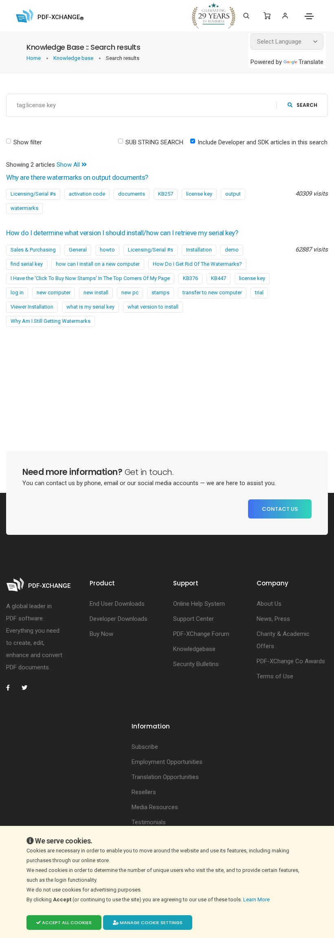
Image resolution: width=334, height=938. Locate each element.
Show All (69, 164)
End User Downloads (117, 603)
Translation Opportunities (165, 777)
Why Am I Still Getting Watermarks (50, 321)
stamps (160, 292)
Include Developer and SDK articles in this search (262, 142)
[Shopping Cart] (267, 16)
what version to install (152, 307)
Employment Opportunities (167, 762)
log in (17, 292)
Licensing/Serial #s (33, 194)
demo (232, 250)
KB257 (165, 194)
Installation (199, 250)
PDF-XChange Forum (201, 634)
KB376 (190, 278)
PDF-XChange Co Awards (291, 661)
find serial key (27, 264)
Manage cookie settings (150, 922)
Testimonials (149, 822)
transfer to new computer (212, 292)
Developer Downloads (118, 618)
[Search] (246, 16)
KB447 (218, 278)
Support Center (193, 618)
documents (131, 194)
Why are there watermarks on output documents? (77, 177)
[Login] (284, 15)
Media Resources (155, 807)
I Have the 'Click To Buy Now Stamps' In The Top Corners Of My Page (90, 278)
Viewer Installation (32, 307)
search (307, 105)
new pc (129, 292)
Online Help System (199, 603)
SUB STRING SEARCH (154, 142)
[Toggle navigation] (309, 16)
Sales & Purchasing (33, 250)
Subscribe (145, 746)
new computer (53, 292)
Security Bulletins (196, 664)
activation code (87, 194)
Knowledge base (73, 58)
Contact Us (280, 509)
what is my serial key (90, 307)
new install (96, 292)
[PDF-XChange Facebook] (12, 688)
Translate (311, 62)
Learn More (257, 899)
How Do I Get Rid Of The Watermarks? (197, 264)
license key (199, 194)
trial (259, 292)
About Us (269, 603)
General (78, 250)
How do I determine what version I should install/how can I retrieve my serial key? (122, 233)
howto (107, 250)
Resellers (144, 792)
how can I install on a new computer (98, 264)
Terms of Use (275, 676)
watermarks (24, 208)
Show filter (27, 142)
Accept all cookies (66, 922)
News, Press (273, 618)
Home (34, 58)
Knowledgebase (194, 649)
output (233, 194)
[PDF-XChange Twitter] (28, 688)
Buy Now (101, 634)
